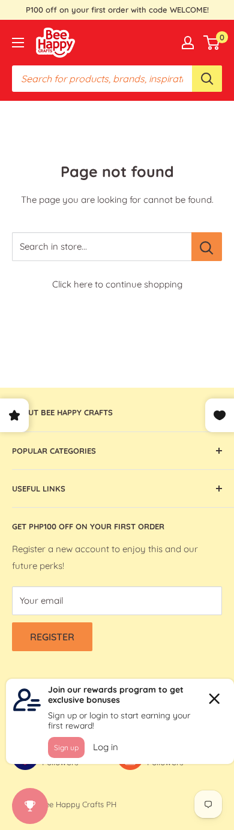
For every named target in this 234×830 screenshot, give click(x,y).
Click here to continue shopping (117, 284)
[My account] (188, 42)
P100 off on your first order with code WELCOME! (117, 9)
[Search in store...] (206, 246)
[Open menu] (18, 42)
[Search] (207, 78)
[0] (212, 42)
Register (52, 637)
